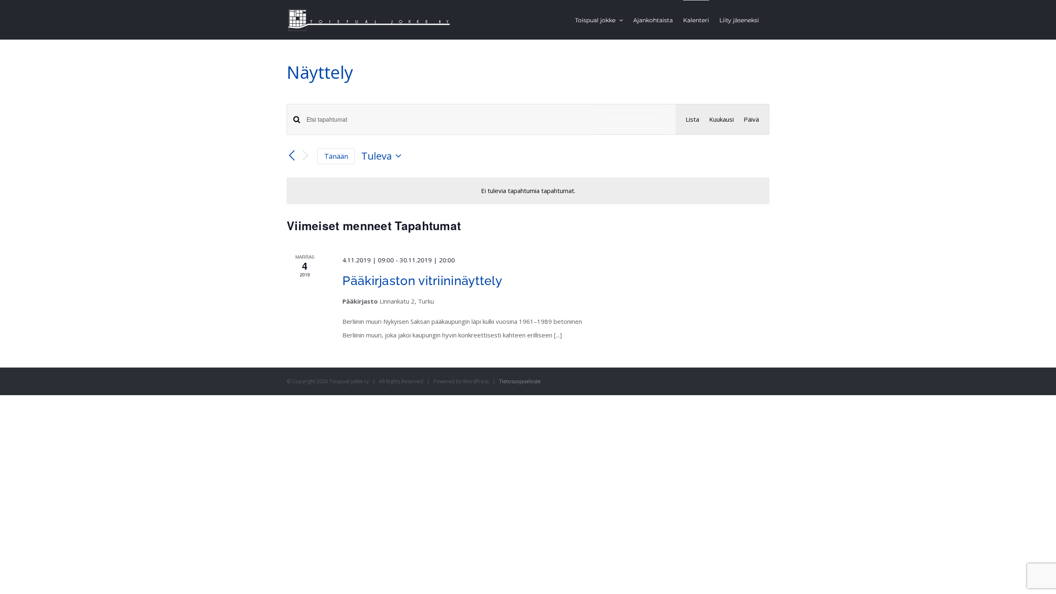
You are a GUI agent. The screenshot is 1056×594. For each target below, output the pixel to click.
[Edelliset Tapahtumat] (292, 156)
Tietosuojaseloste (520, 381)
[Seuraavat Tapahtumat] (306, 156)
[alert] (528, 190)
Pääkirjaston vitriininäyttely (422, 280)
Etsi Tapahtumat (630, 119)
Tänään (336, 156)
